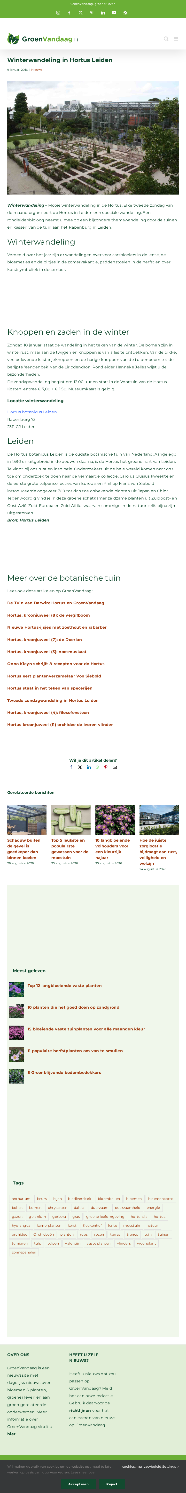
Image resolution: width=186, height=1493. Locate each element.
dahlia (79, 1207)
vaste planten (98, 1243)
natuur (152, 1225)
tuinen (163, 1234)
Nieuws (37, 69)
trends (132, 1234)
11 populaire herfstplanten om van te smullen (75, 1051)
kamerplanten (49, 1225)
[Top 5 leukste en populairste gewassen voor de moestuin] (71, 807)
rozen (99, 1234)
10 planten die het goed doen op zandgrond (73, 1007)
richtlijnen (80, 1410)
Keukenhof (92, 1225)
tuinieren (20, 1243)
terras (115, 1234)
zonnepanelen (24, 1252)
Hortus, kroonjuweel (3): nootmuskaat (47, 651)
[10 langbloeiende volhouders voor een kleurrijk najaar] (115, 807)
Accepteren (78, 1484)
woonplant (146, 1243)
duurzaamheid (127, 1207)
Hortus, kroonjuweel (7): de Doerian (44, 639)
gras (76, 1216)
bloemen (134, 1199)
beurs (42, 1199)
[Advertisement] (93, 300)
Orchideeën (43, 1234)
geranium (37, 1216)
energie (153, 1207)
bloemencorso (161, 1199)
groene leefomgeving (105, 1216)
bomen (35, 1207)
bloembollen (109, 1199)
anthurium (21, 1199)
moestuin (131, 1225)
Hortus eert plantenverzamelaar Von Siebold (54, 676)
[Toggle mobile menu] (176, 38)
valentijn (72, 1243)
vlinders (124, 1243)
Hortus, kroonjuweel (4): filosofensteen (48, 712)
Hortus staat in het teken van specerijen (50, 688)
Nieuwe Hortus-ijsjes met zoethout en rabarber (57, 627)
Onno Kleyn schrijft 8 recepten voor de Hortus (56, 664)
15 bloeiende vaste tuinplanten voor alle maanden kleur (86, 1029)
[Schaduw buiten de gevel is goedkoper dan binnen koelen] (26, 807)
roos (84, 1234)
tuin (148, 1234)
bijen (57, 1199)
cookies (128, 1466)
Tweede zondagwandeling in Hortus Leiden (53, 700)
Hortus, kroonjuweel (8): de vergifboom (48, 615)
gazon (17, 1216)
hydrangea (21, 1225)
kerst (72, 1225)
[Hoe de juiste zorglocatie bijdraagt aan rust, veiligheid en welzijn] (159, 807)
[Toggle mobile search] (166, 38)
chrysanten (58, 1207)
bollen (17, 1207)
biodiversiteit (79, 1199)
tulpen (53, 1243)
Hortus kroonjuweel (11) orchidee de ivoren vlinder (60, 724)
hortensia (139, 1216)
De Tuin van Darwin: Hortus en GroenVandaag (55, 603)
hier (11, 1434)
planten (67, 1234)
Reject (111, 1484)
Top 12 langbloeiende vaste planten (65, 985)
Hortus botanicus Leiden (32, 412)
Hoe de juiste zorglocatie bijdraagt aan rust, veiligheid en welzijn (158, 852)
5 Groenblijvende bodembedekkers (64, 1072)
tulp (37, 1243)
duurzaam (99, 1207)
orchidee (19, 1234)
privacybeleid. (150, 1466)
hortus (159, 1216)
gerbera (59, 1216)
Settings (169, 1466)
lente (112, 1225)
